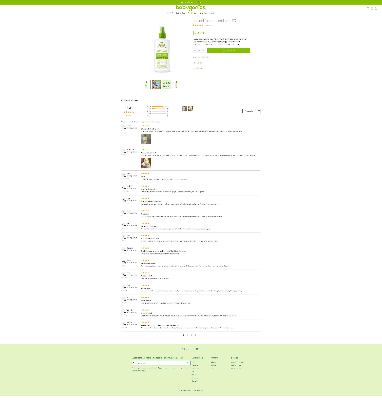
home (193, 372)
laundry (194, 375)
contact (214, 365)
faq (212, 368)
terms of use (236, 365)
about (213, 362)
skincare (194, 381)
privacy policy (236, 368)
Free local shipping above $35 (192, 2)
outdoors (194, 378)
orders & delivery (237, 362)
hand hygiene (196, 368)
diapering (194, 365)
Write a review (249, 111)
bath (193, 362)
